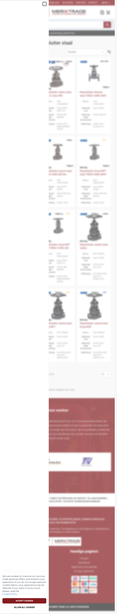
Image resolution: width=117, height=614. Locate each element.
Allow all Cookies (24, 607)
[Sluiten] (44, 4)
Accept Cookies (24, 601)
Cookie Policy (9, 594)
